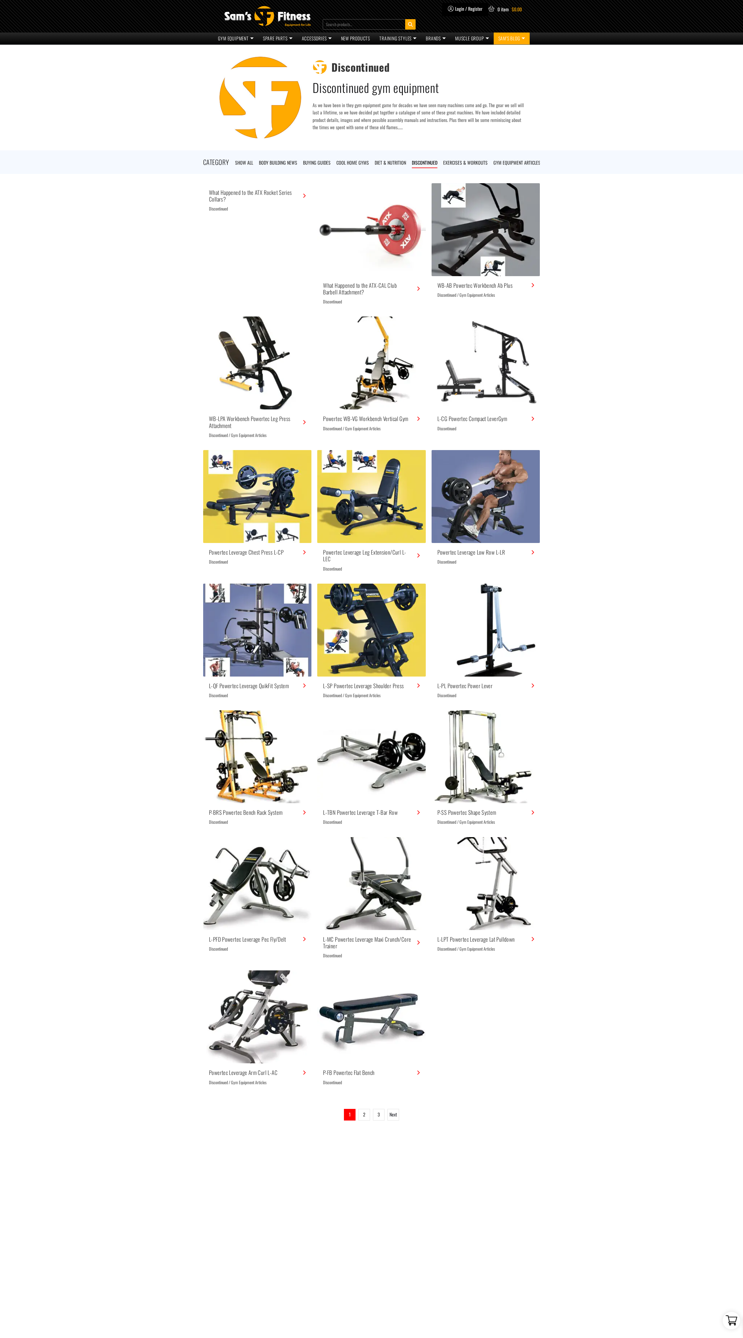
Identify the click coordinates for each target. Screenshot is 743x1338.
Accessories (314, 38)
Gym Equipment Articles (477, 295)
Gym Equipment (233, 38)
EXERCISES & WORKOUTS (465, 162)
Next (393, 1114)
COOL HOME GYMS (352, 162)
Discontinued (218, 209)
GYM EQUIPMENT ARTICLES (516, 162)
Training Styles (395, 38)
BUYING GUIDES (317, 162)
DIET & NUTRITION (390, 162)
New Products (355, 38)
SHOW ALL (244, 162)
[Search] (410, 24)
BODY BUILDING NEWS (278, 162)
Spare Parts (275, 38)
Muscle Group (469, 38)
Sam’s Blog (509, 38)
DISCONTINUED (424, 162)
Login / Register (468, 8)
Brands (433, 38)
